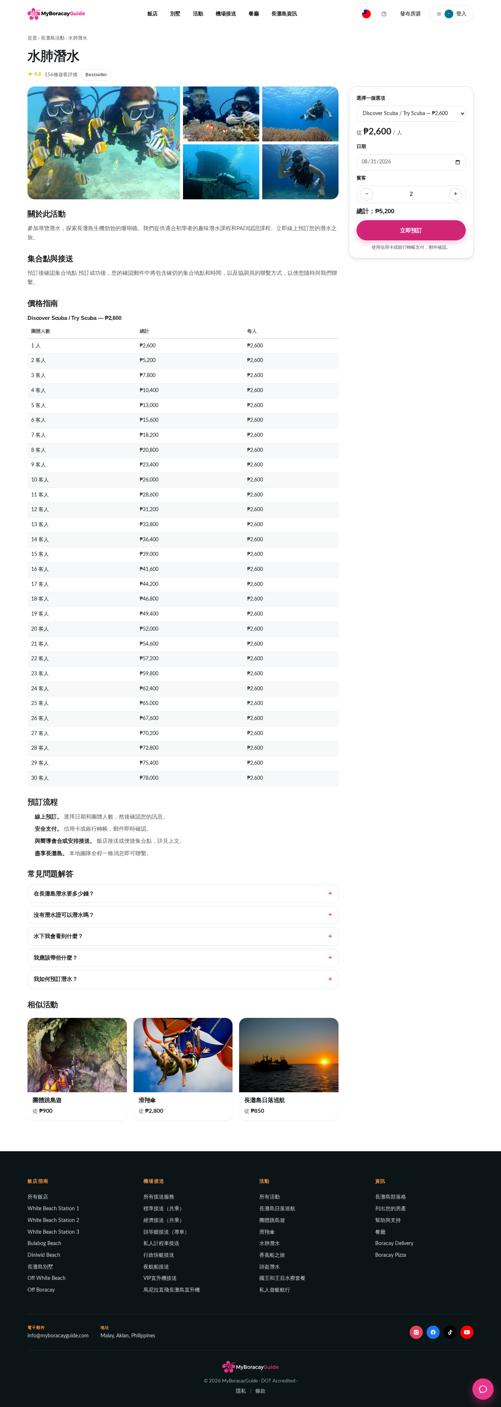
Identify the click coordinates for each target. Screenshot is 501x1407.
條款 (260, 1391)
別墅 (175, 13)
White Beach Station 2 (53, 1220)
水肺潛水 (269, 1243)
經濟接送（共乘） (163, 1220)
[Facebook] (433, 1332)
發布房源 (410, 13)
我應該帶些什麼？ (56, 958)
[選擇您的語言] (366, 14)
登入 (457, 13)
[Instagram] (416, 1332)
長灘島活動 (53, 38)
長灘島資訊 (284, 13)
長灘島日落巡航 (277, 1208)
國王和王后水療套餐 (282, 1278)
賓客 (361, 177)
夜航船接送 (156, 1267)
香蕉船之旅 (272, 1255)
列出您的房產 (390, 1208)
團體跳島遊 (272, 1220)
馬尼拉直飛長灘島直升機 (171, 1290)
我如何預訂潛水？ (56, 979)
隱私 (241, 1391)
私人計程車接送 (161, 1243)
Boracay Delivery (394, 1243)
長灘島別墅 (40, 1267)
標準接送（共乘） (163, 1208)
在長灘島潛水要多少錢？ (64, 894)
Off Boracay (41, 1290)
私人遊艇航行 (274, 1290)
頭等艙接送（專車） (166, 1232)
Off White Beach (47, 1278)
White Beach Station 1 (53, 1208)
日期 (361, 146)
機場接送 (226, 13)
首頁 (32, 38)
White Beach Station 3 (53, 1232)
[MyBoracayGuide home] (56, 14)
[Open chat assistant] (483, 1389)
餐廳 (254, 13)
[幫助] (384, 14)
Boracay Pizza (390, 1255)
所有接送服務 (158, 1197)
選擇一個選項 (370, 98)
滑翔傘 (267, 1232)
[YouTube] (466, 1332)
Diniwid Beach (44, 1255)
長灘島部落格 (390, 1197)
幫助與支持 (388, 1220)
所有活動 (269, 1197)
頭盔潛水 (269, 1267)
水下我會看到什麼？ (58, 936)
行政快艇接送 (158, 1255)
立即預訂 (411, 230)
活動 (198, 13)
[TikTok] (450, 1332)
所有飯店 (38, 1197)
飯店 (152, 13)
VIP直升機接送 (160, 1278)
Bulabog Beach (44, 1243)
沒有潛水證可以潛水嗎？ (64, 915)
